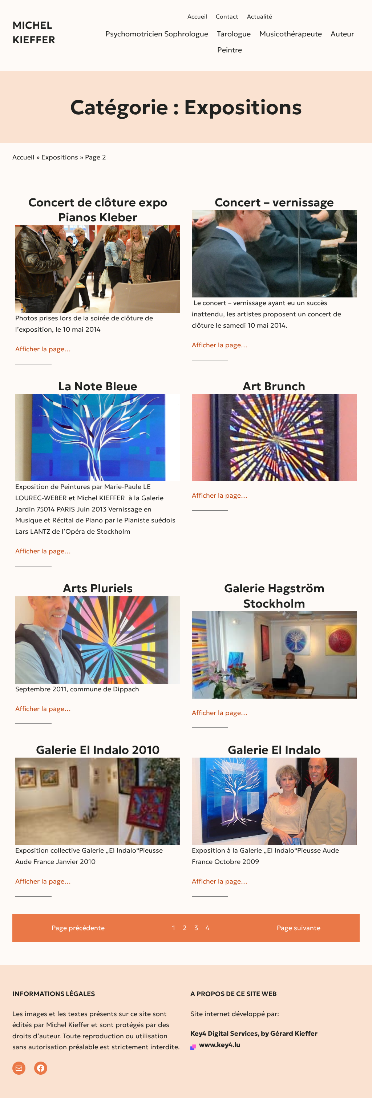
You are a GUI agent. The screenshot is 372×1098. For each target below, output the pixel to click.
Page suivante (298, 928)
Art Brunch (274, 386)
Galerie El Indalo (274, 750)
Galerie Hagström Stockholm (274, 596)
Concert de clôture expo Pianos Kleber (97, 210)
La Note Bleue (97, 386)
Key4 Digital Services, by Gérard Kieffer (254, 1033)
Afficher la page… (43, 349)
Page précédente (78, 928)
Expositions (59, 157)
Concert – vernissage (274, 202)
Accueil (23, 157)
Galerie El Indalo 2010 (98, 750)
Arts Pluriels (98, 588)
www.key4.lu (219, 1044)
